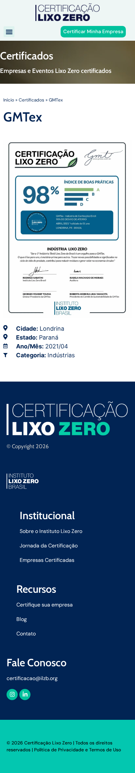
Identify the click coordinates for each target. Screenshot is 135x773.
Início (8, 100)
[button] (9, 31)
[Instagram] (12, 694)
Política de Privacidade (59, 750)
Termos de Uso (105, 750)
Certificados (31, 100)
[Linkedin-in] (24, 694)
